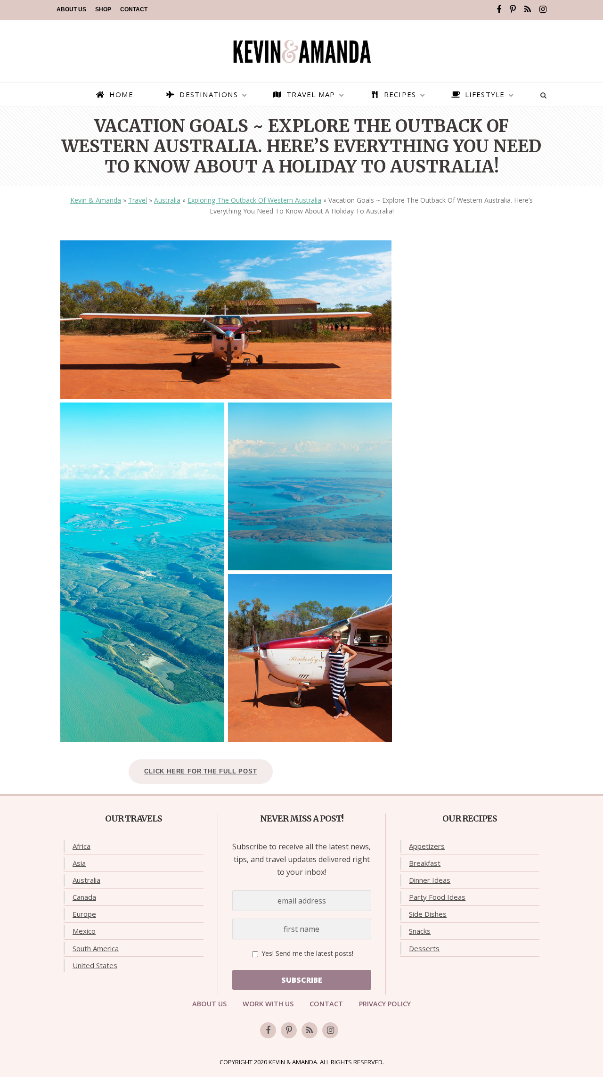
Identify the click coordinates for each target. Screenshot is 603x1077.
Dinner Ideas (429, 880)
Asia (79, 863)
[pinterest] (513, 9)
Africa (81, 846)
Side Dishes (428, 914)
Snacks (420, 931)
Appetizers (427, 846)
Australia (167, 200)
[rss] (527, 9)
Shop (103, 9)
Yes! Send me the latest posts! (306, 953)
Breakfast (424, 863)
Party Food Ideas (437, 897)
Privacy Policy (385, 1003)
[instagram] (542, 9)
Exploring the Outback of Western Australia (254, 200)
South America (96, 948)
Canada (84, 897)
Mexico (84, 931)
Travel (137, 200)
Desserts (424, 948)
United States (95, 965)
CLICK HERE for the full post (200, 771)
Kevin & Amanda (95, 200)
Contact (133, 9)
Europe (84, 914)
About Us (71, 9)
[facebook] (499, 9)
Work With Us (268, 1003)
